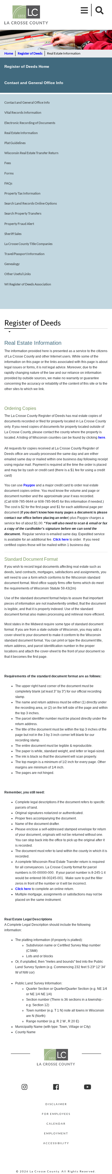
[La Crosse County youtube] (87, 1087)
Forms (9, 173)
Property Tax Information (22, 193)
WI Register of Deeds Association (27, 284)
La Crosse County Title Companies (28, 244)
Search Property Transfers (22, 213)
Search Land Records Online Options (30, 203)
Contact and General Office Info (33, 83)
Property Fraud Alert (19, 224)
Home (8, 53)
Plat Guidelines (15, 143)
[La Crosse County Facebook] (56, 1087)
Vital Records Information (22, 112)
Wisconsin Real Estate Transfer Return (31, 153)
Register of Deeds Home (26, 66)
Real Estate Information (21, 133)
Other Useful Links (17, 274)
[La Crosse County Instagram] (24, 1087)
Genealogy (12, 264)
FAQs (8, 183)
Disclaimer (56, 1104)
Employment (56, 1133)
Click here (61, 539)
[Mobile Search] (98, 10)
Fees (7, 163)
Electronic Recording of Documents (29, 123)
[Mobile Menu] (84, 10)
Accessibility (56, 1143)
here (101, 437)
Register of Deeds (30, 53)
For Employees (56, 1113)
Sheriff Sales (12, 234)
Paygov (29, 485)
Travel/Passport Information (24, 254)
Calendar (56, 1123)
